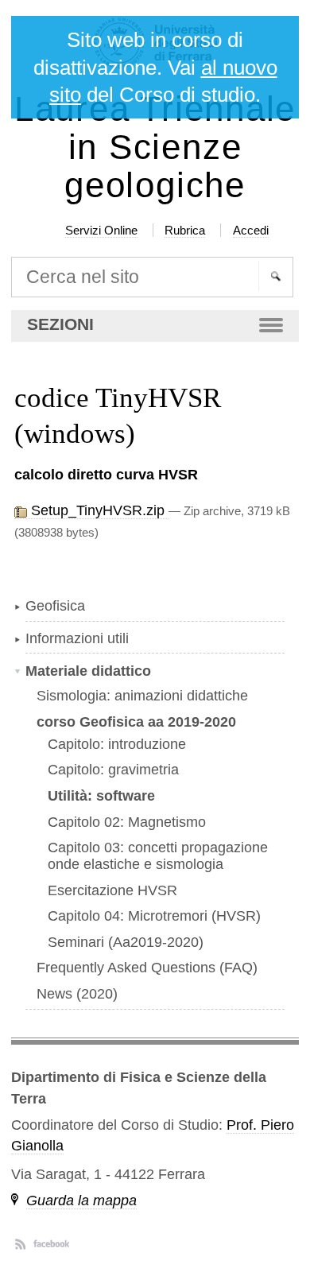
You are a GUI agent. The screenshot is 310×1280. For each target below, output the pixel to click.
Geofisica (55, 606)
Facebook (51, 1243)
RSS (20, 1243)
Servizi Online (101, 230)
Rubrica (185, 230)
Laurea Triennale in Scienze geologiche (155, 147)
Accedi (251, 230)
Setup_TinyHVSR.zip (98, 510)
